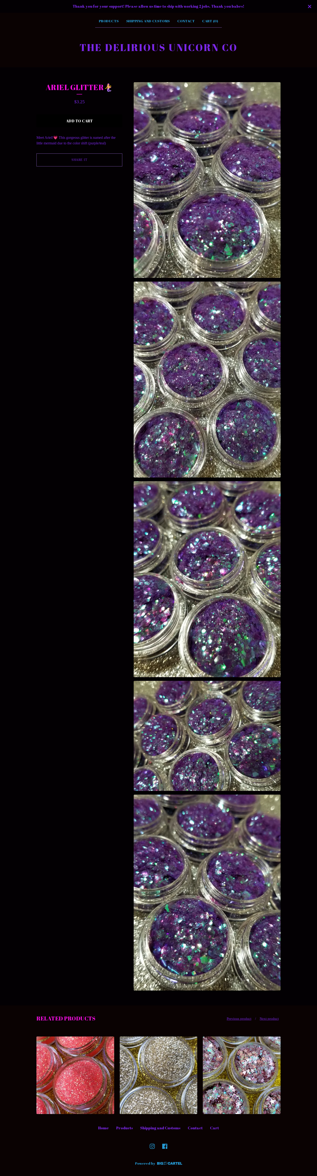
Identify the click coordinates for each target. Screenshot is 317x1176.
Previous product (239, 1018)
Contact (186, 21)
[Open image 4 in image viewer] (207, 736)
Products (109, 21)
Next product (269, 1018)
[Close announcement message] (309, 6)
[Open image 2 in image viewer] (207, 380)
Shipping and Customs (148, 21)
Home (103, 1128)
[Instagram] (152, 1146)
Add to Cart (79, 120)
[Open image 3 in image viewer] (207, 579)
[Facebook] (164, 1146)
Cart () (210, 21)
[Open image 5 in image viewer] (207, 893)
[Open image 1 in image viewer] (207, 180)
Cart (214, 1128)
